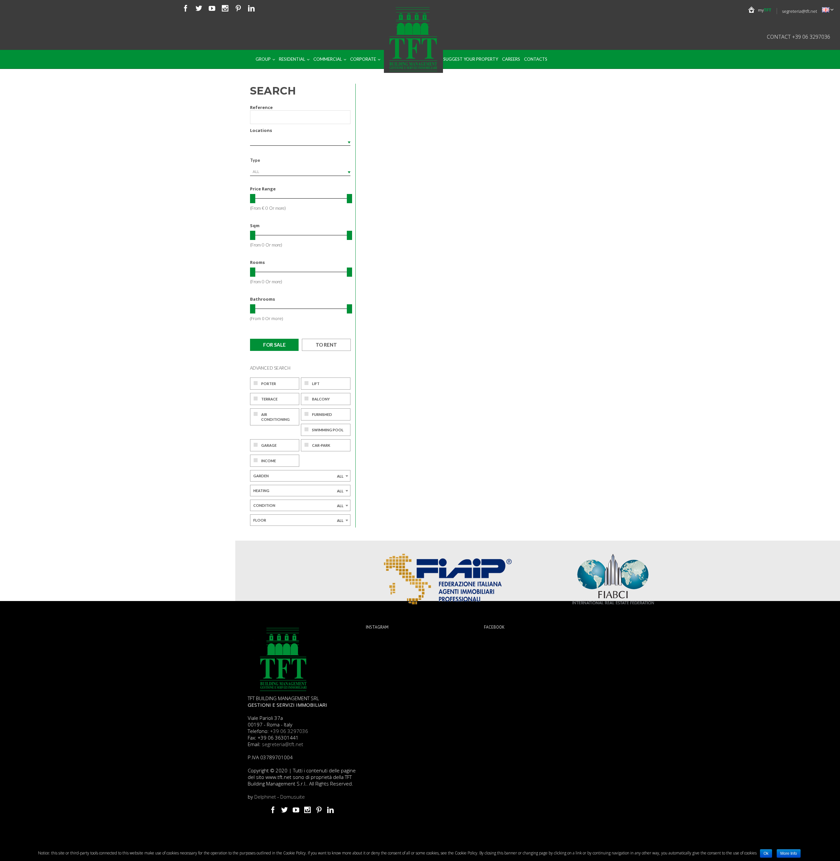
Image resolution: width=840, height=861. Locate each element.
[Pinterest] (238, 8)
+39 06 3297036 (289, 731)
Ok (766, 853)
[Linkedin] (251, 8)
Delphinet (265, 796)
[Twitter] (199, 8)
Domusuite (292, 796)
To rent (326, 345)
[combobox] (300, 171)
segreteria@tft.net (799, 11)
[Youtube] (212, 8)
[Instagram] (225, 8)
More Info (788, 853)
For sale (274, 345)
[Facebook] (185, 8)
